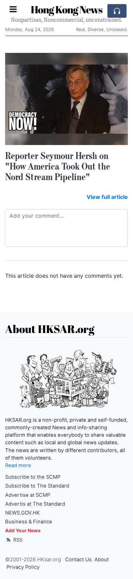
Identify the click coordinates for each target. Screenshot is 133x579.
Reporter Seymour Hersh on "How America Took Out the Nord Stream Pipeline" (57, 166)
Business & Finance (28, 522)
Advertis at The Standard (35, 504)
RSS (17, 539)
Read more (18, 465)
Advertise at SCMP (27, 495)
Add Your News (23, 530)
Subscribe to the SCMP (32, 477)
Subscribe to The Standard (37, 486)
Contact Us (78, 559)
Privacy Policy (23, 567)
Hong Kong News (66, 9)
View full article (107, 196)
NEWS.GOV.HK (22, 513)
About (101, 559)
